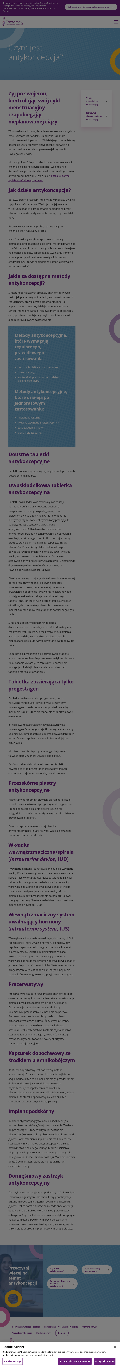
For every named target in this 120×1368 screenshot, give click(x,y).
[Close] (115, 1346)
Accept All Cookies (104, 1361)
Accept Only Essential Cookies (75, 1361)
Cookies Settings (12, 1361)
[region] (60, 1355)
